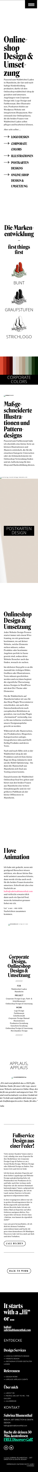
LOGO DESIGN (20, 137)
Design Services (15, 1350)
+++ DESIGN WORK (11, 1377)
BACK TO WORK (19, 1271)
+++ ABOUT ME (9, 1393)
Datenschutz (23, 1464)
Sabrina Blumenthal (18, 1415)
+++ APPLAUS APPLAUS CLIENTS (16, 1379)
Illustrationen (22, 156)
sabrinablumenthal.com (17, 1330)
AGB (31, 1464)
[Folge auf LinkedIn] (11, 1448)
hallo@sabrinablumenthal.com (18, 891)
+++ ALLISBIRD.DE (10, 1401)
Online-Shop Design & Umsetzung (20, 180)
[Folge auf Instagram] (6, 1448)
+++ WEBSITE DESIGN (11, 1359)
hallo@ (8, 1327)
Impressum (11, 1464)
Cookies (30, 1466)
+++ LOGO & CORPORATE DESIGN (16, 1356)
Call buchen (14, 1243)
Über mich (11, 1387)
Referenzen (12, 1371)
